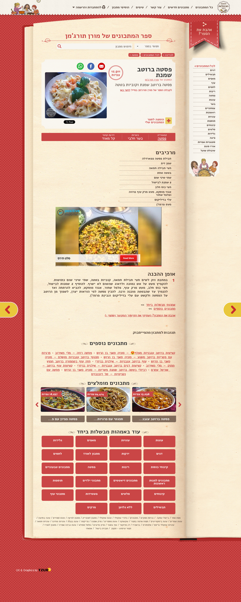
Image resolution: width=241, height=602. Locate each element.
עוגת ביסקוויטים (159, 521)
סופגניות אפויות (206, 142)
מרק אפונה (96, 521)
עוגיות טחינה (58, 521)
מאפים (211, 78)
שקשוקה (124, 521)
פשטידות (92, 494)
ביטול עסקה (162, 518)
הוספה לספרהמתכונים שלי (154, 120)
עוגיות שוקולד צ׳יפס (164, 525)
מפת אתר (176, 518)
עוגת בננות (73, 521)
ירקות (125, 453)
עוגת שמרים (176, 521)
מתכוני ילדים (91, 480)
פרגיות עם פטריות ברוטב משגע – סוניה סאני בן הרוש (107, 355)
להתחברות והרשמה (88, 7)
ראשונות (210, 112)
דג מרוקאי (125, 525)
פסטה (212, 95)
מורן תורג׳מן (152, 80)
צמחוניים (210, 108)
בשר (212, 104)
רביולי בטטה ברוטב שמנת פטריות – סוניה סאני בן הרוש (105, 370)
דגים (212, 70)
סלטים (211, 129)
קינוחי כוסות (159, 467)
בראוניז (136, 525)
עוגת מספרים (110, 521)
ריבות (212, 91)
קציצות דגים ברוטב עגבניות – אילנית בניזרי (109, 365)
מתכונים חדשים (178, 7)
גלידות (211, 133)
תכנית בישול (101, 528)
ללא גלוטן (125, 507)
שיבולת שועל (208, 150)
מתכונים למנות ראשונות (159, 481)
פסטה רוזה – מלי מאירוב (73, 353)
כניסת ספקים (147, 518)
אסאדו (89, 528)
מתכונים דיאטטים (125, 480)
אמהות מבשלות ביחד (160, 304)
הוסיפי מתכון (120, 7)
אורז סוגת (209, 146)
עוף (213, 83)
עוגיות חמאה (43, 521)
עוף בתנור (112, 525)
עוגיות (211, 116)
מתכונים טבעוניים (57, 467)
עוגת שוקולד (105, 518)
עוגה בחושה (44, 518)
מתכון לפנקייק (90, 518)
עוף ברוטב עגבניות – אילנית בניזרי (120, 361)
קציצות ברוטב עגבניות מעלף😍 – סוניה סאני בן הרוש (136, 353)
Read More (128, 258)
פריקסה (85, 521)
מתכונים (134, 518)
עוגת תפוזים (59, 518)
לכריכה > (168, 55)
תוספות (211, 121)
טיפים (140, 7)
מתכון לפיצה (74, 518)
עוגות (212, 100)
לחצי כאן (125, 90)
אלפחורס (147, 525)
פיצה (212, 138)
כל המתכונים (204, 7)
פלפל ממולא (85, 525)
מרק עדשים (99, 525)
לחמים (211, 87)
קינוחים (211, 125)
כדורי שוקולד (120, 518)
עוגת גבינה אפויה (67, 525)
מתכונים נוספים (164, 308)
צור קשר (155, 7)
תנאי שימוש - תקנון (121, 528)
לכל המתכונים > (150, 55)
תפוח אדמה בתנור (139, 521)
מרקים (91, 507)
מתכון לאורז (91, 453)
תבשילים (210, 74)
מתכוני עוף (57, 494)
